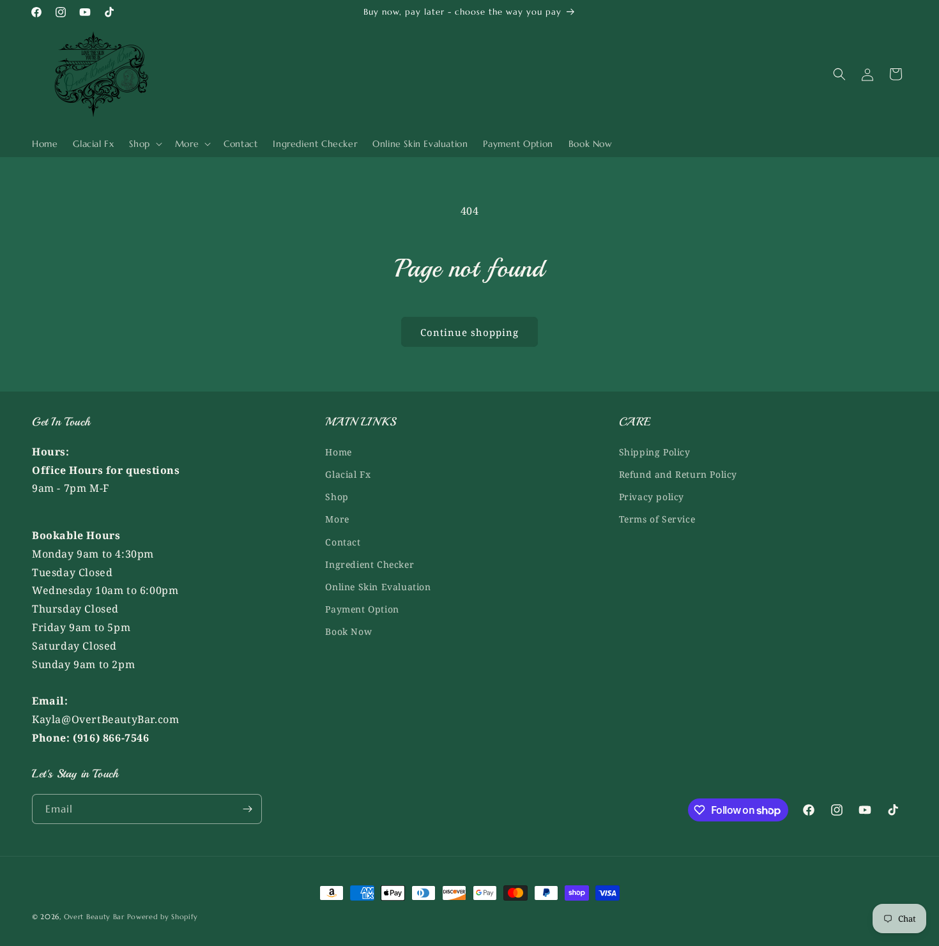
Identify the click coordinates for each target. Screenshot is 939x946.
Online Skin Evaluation (378, 587)
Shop (336, 497)
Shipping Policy (655, 452)
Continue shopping (469, 332)
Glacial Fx (347, 474)
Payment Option (362, 609)
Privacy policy (651, 497)
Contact (342, 542)
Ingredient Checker (369, 564)
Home (338, 452)
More (337, 519)
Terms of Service (657, 519)
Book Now (348, 631)
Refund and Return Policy (678, 474)
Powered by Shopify (163, 916)
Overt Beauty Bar (94, 916)
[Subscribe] (247, 809)
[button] (144, 143)
